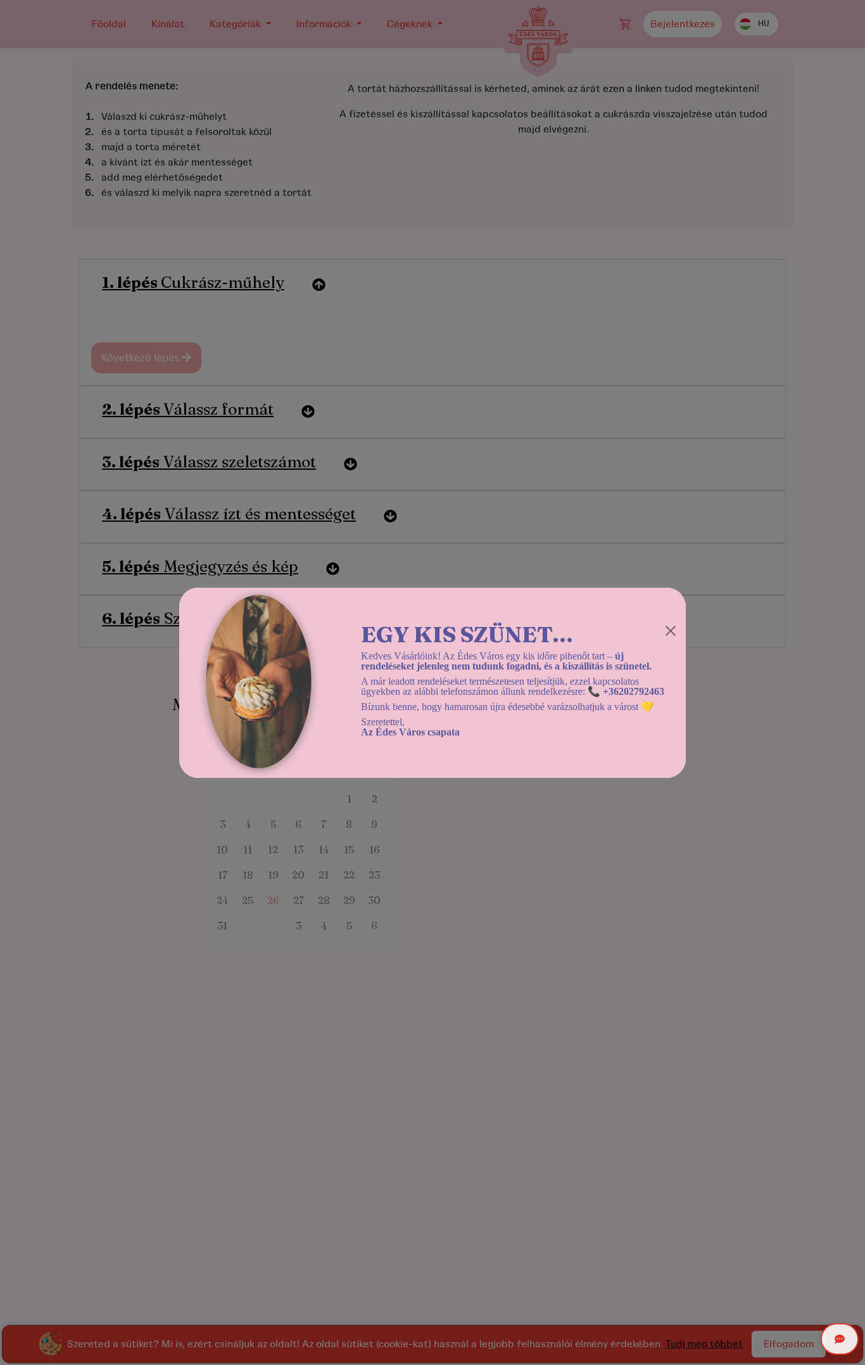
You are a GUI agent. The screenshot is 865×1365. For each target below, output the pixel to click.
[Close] (670, 630)
